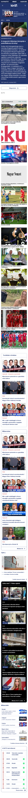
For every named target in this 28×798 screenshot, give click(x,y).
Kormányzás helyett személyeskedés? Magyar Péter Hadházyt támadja (13, 399)
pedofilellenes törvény (6, 38)
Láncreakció (5, 737)
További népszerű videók (18, 579)
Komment (4, 418)
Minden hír (20, 548)
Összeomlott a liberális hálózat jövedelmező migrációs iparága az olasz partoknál (13, 606)
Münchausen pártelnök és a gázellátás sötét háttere (19, 15)
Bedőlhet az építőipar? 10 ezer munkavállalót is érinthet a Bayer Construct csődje (13, 573)
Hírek (3, 396)
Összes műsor (19, 790)
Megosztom (12, 88)
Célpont (4, 718)
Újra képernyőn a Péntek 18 (10, 544)
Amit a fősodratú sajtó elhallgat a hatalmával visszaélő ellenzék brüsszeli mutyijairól (13, 522)
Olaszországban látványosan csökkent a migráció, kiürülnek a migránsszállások (13, 673)
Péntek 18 (4, 517)
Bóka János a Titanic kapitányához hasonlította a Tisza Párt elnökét (12, 695)
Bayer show (5, 729)
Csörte (4, 723)
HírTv (2, 20)
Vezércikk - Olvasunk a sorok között (11, 374)
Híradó (4, 709)
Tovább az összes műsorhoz (17, 743)
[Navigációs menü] (2, 5)
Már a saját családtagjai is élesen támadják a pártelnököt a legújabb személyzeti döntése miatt (12, 422)
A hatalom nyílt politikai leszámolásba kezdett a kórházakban (12, 651)
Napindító (14, 767)
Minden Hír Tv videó (17, 700)
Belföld (8, 20)
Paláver (4, 692)
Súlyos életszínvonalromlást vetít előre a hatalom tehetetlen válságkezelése (13, 629)
